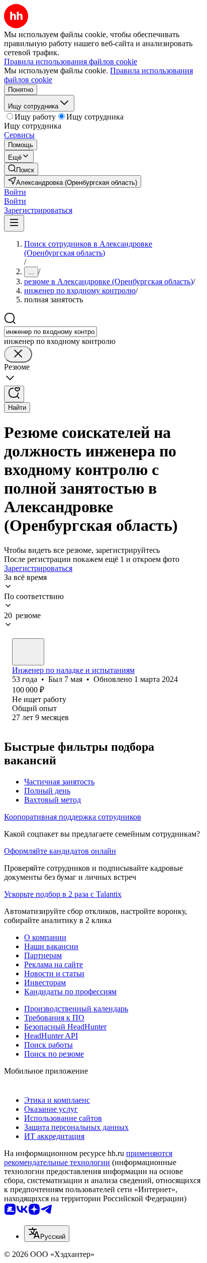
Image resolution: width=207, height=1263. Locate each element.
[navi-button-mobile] (14, 223)
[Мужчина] (28, 651)
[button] (15, 192)
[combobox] (50, 331)
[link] (21, 169)
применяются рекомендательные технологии (88, 1158)
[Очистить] (18, 354)
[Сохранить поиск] (14, 394)
